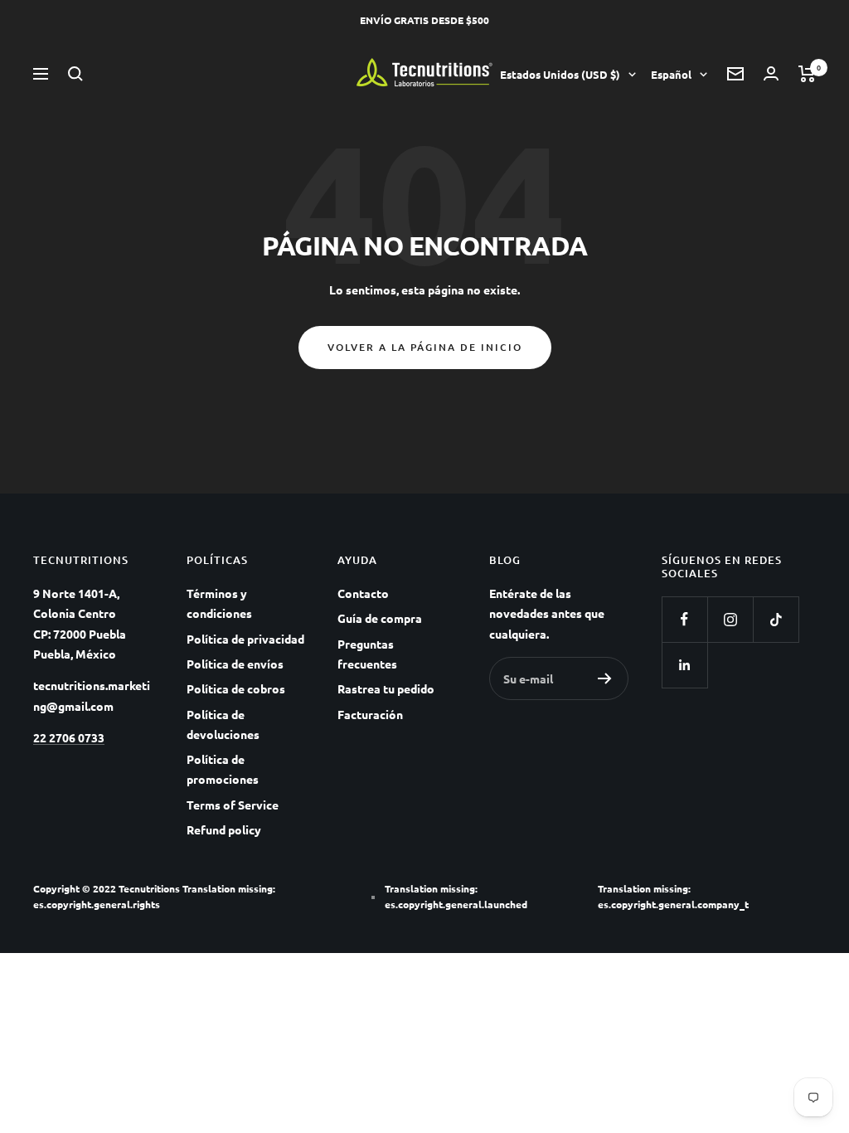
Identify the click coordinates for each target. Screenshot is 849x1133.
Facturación (370, 714)
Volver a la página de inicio (424, 347)
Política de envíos (235, 663)
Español (671, 74)
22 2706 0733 (68, 737)
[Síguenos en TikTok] (775, 619)
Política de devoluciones (223, 724)
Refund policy (224, 829)
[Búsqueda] (75, 73)
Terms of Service (233, 804)
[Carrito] (807, 74)
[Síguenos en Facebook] (684, 619)
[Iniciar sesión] (771, 73)
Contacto (363, 593)
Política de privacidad (245, 638)
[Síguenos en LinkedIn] (684, 665)
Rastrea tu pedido (385, 688)
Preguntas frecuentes (367, 653)
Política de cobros (236, 688)
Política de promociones (223, 768)
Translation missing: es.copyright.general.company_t (673, 896)
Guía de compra (379, 617)
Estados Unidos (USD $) (560, 74)
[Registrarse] (605, 678)
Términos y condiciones (219, 603)
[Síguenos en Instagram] (730, 619)
